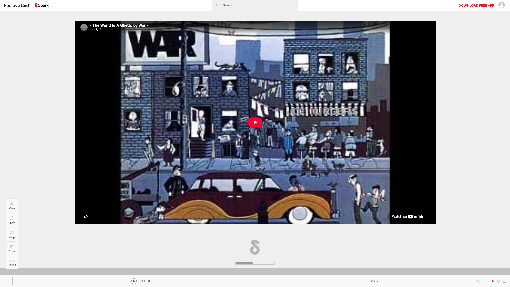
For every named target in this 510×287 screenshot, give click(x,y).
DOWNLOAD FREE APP (476, 5)
